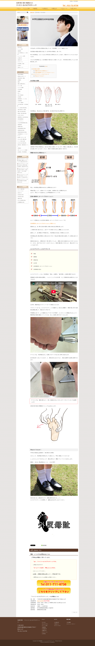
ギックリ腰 (20, 85)
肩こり (19, 93)
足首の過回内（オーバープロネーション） (44, 72)
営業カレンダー (20, 67)
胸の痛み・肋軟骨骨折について (22, 145)
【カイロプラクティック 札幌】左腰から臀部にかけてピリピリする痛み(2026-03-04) (22, 160)
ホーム (19, 9)
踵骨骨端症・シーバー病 (22, 98)
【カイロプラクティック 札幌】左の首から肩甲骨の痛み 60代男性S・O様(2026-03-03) (22, 165)
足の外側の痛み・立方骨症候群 (22, 105)
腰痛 (19, 81)
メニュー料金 (27, 9)
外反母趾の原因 (36, 68)
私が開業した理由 (21, 63)
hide (46, 66)
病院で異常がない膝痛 (22, 109)
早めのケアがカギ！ (39, 76)
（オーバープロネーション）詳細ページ (43, 223)
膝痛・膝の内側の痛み (22, 111)
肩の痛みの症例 (20, 196)
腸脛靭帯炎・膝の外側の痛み (23, 117)
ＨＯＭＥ (44, 622)
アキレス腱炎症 (20, 102)
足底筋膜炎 (20, 100)
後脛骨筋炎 (20, 124)
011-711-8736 (40, 600)
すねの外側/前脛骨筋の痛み (22, 122)
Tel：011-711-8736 (70, 5)
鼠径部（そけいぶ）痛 (22, 137)
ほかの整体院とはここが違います (22, 53)
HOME (33, 12)
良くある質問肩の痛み (22, 200)
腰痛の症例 (20, 198)
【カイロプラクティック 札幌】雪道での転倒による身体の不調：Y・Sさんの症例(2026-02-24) (22, 170)
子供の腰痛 (20, 89)
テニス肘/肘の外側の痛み (22, 107)
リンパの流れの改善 (21, 141)
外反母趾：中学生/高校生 (22, 151)
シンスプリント (20, 120)
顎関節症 (19, 148)
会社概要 (69, 622)
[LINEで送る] (44, 545)
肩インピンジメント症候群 (22, 150)
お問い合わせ (74, 9)
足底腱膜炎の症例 (21, 202)
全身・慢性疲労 (20, 95)
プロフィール (64, 9)
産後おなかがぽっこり (22, 76)
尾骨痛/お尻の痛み (21, 130)
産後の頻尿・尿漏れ (21, 78)
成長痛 (19, 91)
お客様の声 (45, 9)
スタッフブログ (58, 625)
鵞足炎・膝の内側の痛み (22, 113)
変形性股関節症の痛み (22, 128)
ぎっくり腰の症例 (21, 189)
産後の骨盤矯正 (20, 74)
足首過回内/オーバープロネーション (22, 135)
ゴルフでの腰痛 (20, 87)
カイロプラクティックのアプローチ (40, 74)
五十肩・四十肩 (20, 115)
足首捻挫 (19, 96)
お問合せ (19, 65)
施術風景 (35, 9)
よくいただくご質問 (21, 56)
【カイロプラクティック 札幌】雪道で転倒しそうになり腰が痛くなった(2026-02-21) (22, 176)
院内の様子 (20, 47)
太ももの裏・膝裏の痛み (22, 139)
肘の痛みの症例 (20, 194)
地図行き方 (54, 9)
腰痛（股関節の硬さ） (22, 83)
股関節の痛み (20, 126)
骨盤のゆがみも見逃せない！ (41, 70)
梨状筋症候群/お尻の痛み (22, 132)
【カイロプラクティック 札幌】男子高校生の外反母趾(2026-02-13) (22, 181)
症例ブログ (20, 192)
